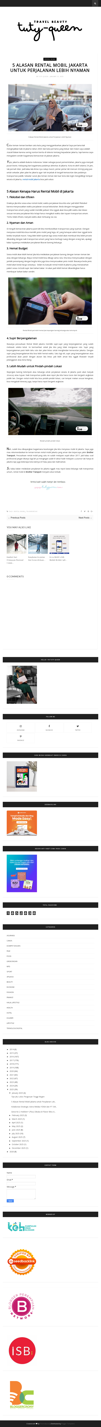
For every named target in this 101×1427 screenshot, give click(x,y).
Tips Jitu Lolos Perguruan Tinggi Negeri (27, 1096)
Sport (9, 971)
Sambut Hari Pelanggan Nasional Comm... (15, 560)
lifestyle (10, 1023)
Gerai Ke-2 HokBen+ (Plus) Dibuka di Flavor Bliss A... (33, 1111)
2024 (12, 1085)
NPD (8, 966)
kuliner (10, 1018)
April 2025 (16, 1122)
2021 (12, 1075)
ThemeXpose (44, 1424)
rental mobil (49, 59)
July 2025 (15, 1133)
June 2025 (16, 1130)
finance (10, 997)
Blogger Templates (68, 1424)
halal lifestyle (13, 1002)
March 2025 (17, 1119)
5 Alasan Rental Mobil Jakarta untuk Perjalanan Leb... (33, 1101)
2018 (12, 1064)
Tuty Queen (44, 76)
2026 (12, 1151)
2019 (12, 1067)
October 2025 (18, 1144)
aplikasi (10, 977)
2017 (12, 1060)
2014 (12, 1049)
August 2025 (17, 1137)
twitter (77, 730)
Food (9, 956)
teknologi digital (14, 1028)
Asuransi (11, 935)
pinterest (20, 740)
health (10, 1007)
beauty (10, 982)
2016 (12, 1056)
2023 (12, 1082)
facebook (49, 730)
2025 (12, 1089)
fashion (10, 992)
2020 (12, 1071)
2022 (12, 1078)
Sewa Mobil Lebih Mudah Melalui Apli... (58, 558)
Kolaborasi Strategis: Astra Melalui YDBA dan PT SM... (34, 1106)
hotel (9, 1013)
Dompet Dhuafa (13, 946)
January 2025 (17, 1093)
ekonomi (10, 987)
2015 (12, 1053)
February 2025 (18, 1115)
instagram (20, 730)
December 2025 (19, 1148)
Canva (9, 940)
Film (8, 951)
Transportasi (31, 511)
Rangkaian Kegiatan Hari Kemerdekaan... (36, 558)
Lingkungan (12, 961)
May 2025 (16, 1126)
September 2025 (19, 1141)
